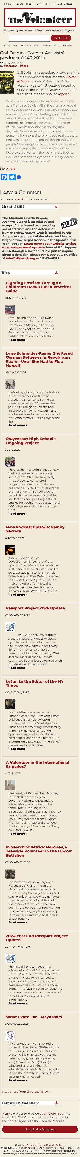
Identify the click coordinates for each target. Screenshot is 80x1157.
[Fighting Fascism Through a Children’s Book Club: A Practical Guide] (11, 310)
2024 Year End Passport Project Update (37, 938)
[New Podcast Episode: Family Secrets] (11, 550)
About (68, 3)
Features (26, 45)
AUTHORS (67, 45)
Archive (42, 3)
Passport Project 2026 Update (35, 608)
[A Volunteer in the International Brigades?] (11, 785)
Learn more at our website (44, 243)
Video (57, 45)
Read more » (17, 340)
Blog (15, 45)
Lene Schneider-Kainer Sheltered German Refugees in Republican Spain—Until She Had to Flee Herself (39, 359)
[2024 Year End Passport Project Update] (11, 959)
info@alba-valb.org (20, 258)
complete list (51, 1113)
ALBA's (7, 1113)
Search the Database (40, 1129)
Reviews (46, 45)
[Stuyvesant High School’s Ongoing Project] (11, 462)
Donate (9, 3)
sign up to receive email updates (39, 245)
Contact (56, 3)
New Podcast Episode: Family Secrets (35, 529)
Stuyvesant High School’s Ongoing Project (31, 441)
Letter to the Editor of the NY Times (34, 683)
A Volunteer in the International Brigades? (37, 764)
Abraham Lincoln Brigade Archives (46, 1145)
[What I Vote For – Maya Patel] (11, 1036)
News (36, 45)
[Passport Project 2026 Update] (11, 627)
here (12, 168)
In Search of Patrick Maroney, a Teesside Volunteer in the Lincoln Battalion (39, 851)
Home (7, 45)
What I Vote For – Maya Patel (34, 1017)
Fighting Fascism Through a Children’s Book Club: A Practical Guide (38, 287)
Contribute (25, 3)
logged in (20, 199)
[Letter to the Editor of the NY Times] (11, 704)
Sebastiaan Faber (16, 66)
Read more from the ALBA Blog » (26, 1091)
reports (63, 94)
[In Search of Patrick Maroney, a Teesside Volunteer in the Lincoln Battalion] (11, 874)
